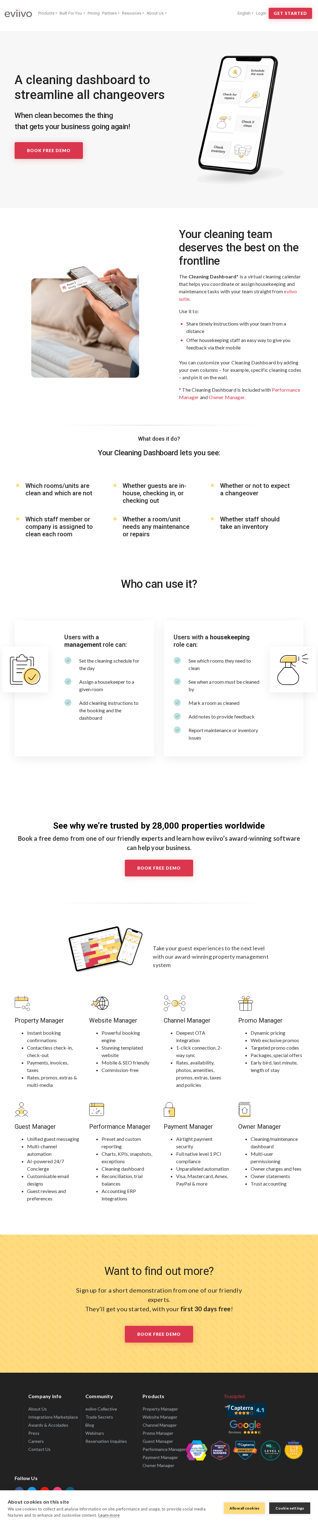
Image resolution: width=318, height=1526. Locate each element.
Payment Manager (188, 1126)
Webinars (94, 1433)
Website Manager (113, 1020)
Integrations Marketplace (53, 1417)
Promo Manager (260, 1020)
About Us (155, 13)
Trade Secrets (99, 1417)
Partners (109, 13)
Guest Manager (35, 1126)
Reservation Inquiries (106, 1441)
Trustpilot (234, 1396)
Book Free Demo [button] (159, 1334)
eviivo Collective (101, 1408)
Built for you (71, 13)
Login (261, 13)
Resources (131, 13)
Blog (89, 1425)
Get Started (290, 13)
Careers (36, 1441)
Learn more (109, 1515)
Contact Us (39, 1449)
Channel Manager (187, 1020)
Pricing (94, 13)
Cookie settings (289, 1508)
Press (33, 1433)
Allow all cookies (244, 1508)
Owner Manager (259, 1126)
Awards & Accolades (48, 1425)
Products (46, 13)
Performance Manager (120, 1126)
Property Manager (39, 1020)
